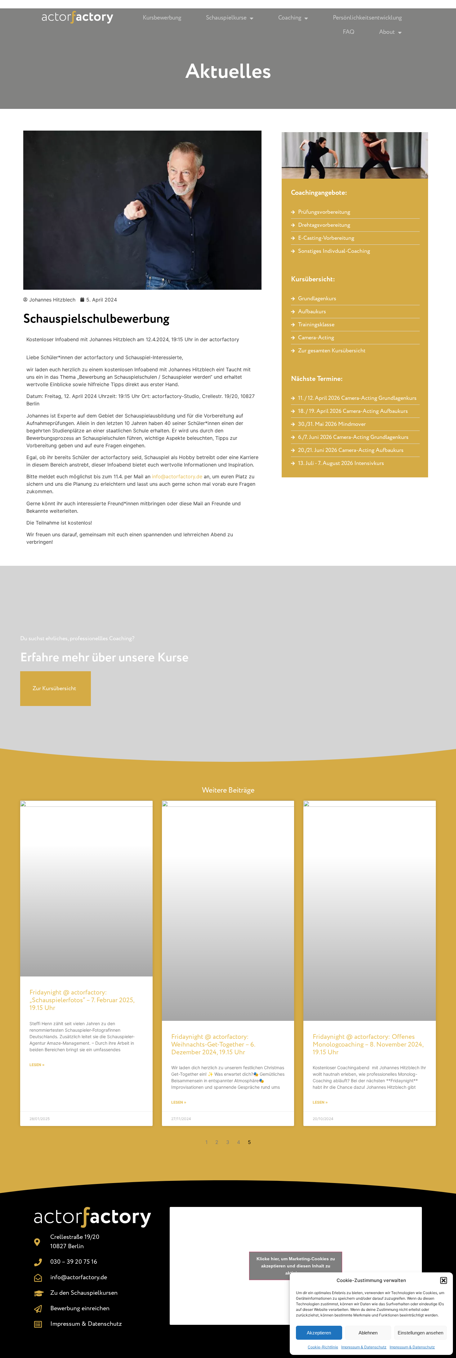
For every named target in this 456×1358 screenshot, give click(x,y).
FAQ (348, 32)
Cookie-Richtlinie (323, 1347)
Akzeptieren (319, 1332)
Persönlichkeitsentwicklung (367, 18)
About (387, 32)
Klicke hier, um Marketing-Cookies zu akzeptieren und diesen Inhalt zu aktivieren (296, 1265)
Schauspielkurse (226, 18)
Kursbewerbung (162, 18)
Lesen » (37, 1064)
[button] (443, 1280)
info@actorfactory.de (177, 476)
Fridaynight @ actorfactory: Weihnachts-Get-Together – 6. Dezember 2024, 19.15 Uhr (213, 1044)
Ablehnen (368, 1332)
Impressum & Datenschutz (364, 1347)
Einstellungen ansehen (420, 1332)
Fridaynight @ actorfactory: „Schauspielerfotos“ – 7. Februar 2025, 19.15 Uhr (81, 1000)
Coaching (289, 18)
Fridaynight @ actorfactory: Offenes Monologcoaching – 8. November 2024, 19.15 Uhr (368, 1044)
